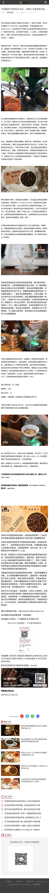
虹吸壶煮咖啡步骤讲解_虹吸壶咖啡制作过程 (22, 805)
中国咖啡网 (36, 884)
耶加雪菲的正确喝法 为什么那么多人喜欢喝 (22, 830)
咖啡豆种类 (5, 661)
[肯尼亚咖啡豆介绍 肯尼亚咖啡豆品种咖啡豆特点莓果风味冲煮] (10, 743)
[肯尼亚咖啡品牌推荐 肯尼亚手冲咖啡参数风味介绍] (10, 730)
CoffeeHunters (40, 881)
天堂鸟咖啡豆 (6, 659)
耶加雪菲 (13, 656)
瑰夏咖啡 (28, 656)
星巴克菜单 (42, 659)
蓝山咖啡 (44, 656)
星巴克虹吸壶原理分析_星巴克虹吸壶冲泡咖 (22, 809)
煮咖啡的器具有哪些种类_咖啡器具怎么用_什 (22, 817)
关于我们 (8, 881)
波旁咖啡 (36, 656)
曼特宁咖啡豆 (17, 659)
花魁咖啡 (20, 656)
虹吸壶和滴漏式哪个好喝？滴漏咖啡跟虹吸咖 (22, 813)
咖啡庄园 (10, 12)
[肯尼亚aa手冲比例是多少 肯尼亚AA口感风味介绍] (10, 770)
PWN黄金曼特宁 (30, 659)
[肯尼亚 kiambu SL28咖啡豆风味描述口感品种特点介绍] (10, 757)
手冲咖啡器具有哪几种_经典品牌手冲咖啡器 (22, 822)
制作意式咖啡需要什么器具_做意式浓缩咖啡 (22, 826)
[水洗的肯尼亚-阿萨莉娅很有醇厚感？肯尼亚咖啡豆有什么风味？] (10, 783)
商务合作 (19, 881)
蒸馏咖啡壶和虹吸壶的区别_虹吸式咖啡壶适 (22, 801)
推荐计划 (30, 881)
